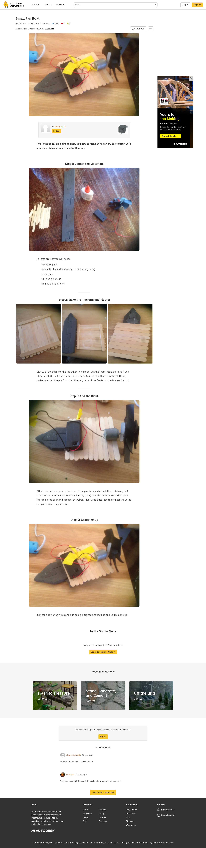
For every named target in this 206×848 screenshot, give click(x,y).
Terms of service (62, 842)
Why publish (131, 809)
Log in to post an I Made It (103, 652)
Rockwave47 (24, 23)
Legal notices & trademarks (161, 842)
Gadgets (45, 23)
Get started (131, 813)
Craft (85, 821)
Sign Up (197, 4)
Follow (56, 131)
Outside (102, 817)
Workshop (87, 813)
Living (101, 813)
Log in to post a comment (103, 792)
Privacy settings (97, 842)
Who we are (131, 825)
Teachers (60, 4)
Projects (35, 4)
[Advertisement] (175, 112)
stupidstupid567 (73, 755)
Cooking (102, 809)
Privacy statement (80, 842)
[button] (150, 28)
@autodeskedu (167, 815)
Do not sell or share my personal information (127, 842)
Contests (48, 4)
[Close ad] (191, 78)
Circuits (35, 23)
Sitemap (130, 821)
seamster (70, 774)
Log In (185, 4)
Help (128, 817)
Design (86, 817)
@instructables (168, 809)
